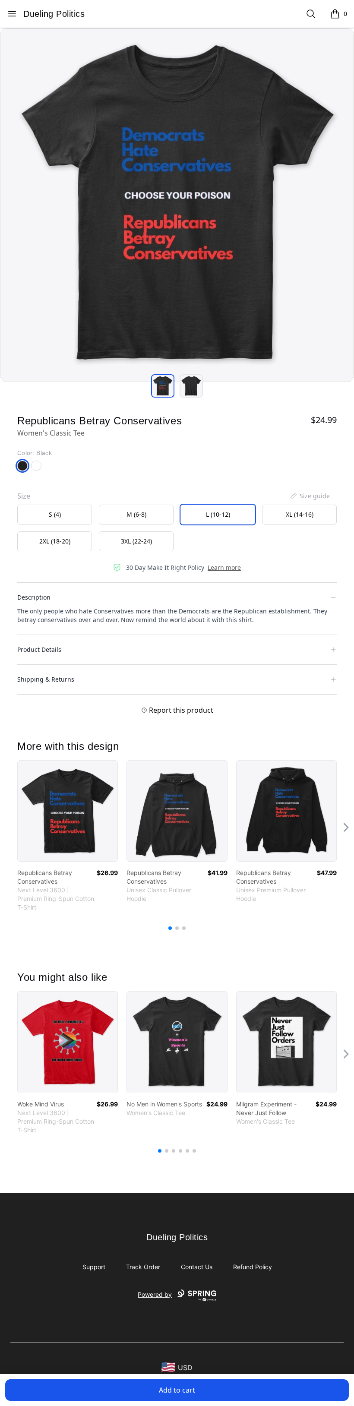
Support (93, 1266)
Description (34, 597)
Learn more (224, 567)
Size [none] (23, 496)
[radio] (54, 514)
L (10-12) (218, 514)
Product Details (39, 649)
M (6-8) (136, 514)
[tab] (163, 386)
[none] (309, 496)
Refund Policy (252, 1266)
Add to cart (177, 1390)
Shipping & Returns (45, 679)
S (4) (55, 514)
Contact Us (196, 1266)
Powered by (155, 1294)
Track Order (143, 1266)
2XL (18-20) (54, 541)
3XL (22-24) (136, 541)
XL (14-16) (299, 514)
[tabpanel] (177, 205)
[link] (67, 811)
